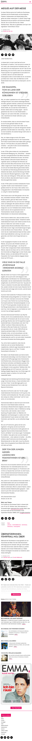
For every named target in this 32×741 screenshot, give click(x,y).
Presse (2, 720)
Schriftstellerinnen (16, 524)
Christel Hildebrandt (17, 557)
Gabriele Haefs (6, 557)
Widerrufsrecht (4, 725)
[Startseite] (16, 2)
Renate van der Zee (7, 31)
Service (2, 729)
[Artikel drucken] (13, 55)
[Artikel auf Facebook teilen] (2, 55)
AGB (2, 723)
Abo (2, 717)
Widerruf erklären (6, 715)
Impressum (3, 732)
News (8, 523)
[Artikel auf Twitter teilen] (6, 55)
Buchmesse (24, 524)
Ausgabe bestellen (25, 512)
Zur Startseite (16, 708)
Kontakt (3, 734)
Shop (2, 718)
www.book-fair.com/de (17, 508)
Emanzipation (17, 526)
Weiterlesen (16, 594)
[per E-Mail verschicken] (9, 55)
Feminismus (10, 526)
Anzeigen (3, 722)
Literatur (9, 524)
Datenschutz (4, 727)
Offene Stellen (4, 730)
